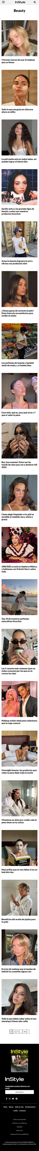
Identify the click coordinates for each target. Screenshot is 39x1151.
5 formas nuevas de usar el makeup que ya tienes (18, 61)
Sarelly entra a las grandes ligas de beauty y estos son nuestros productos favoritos (18, 211)
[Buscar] (35, 2)
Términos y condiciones (19, 1123)
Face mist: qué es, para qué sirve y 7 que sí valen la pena (18, 413)
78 (24, 1032)
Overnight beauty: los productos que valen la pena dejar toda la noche (19, 771)
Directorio (19, 1130)
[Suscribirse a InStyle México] (19, 1061)
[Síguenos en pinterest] (16, 1099)
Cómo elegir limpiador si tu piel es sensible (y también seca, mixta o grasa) (18, 517)
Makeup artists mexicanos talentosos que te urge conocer (19, 721)
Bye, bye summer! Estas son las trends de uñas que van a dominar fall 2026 (19, 464)
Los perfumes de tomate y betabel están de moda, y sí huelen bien (18, 364)
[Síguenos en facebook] (6, 1099)
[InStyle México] (20, 2)
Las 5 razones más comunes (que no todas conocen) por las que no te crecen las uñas (18, 671)
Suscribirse (19, 1092)
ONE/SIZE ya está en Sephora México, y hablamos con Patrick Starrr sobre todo (19, 569)
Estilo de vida (19, 1107)
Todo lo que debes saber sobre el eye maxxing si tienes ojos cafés (19, 1019)
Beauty (11, 1107)
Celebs (15, 1111)
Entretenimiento (30, 1107)
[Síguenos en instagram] (9, 1099)
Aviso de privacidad (19, 1119)
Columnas (22, 1111)
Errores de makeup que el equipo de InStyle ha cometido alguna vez (19, 970)
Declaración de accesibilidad (19, 1134)
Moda (5, 1107)
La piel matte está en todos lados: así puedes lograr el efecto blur (19, 160)
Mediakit (19, 1127)
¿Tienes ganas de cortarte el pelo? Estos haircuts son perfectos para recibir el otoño (18, 313)
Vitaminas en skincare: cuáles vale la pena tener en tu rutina (19, 821)
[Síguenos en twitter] (13, 1099)
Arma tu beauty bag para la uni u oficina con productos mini (17, 262)
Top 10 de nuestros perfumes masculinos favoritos (15, 619)
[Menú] (3, 2)
